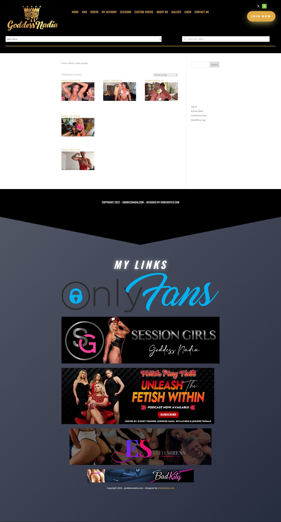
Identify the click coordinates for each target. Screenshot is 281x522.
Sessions (125, 12)
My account (109, 12)
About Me (162, 12)
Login (187, 12)
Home (75, 12)
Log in (194, 106)
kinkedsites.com (170, 202)
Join (84, 12)
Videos (94, 12)
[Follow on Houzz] (264, 6)
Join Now (261, 16)
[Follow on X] (258, 6)
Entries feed (197, 111)
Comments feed (199, 115)
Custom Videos (143, 12)
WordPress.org (198, 120)
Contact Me (202, 12)
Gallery (176, 12)
